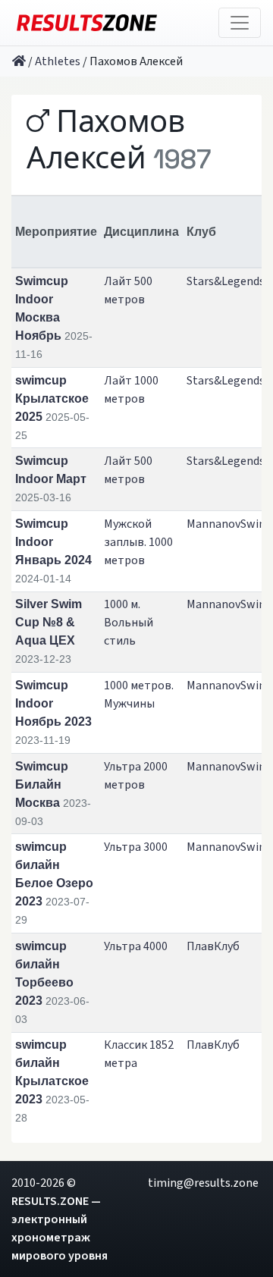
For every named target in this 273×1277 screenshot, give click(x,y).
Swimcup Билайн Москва (41, 784)
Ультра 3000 (136, 847)
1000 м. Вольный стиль (128, 622)
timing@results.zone (203, 1183)
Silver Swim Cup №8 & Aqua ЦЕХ (48, 622)
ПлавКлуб (213, 946)
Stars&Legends (226, 281)
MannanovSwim (228, 524)
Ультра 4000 (136, 946)
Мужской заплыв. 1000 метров (138, 542)
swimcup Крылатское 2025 (52, 398)
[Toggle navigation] (239, 23)
